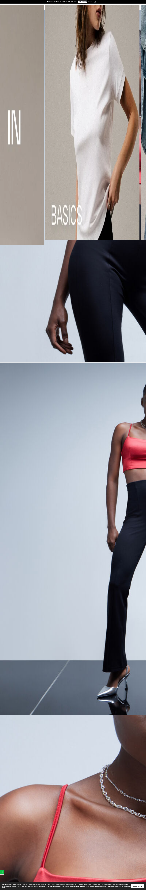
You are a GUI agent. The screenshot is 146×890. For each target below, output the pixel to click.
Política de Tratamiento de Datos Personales (26, 886)
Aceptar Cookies (137, 886)
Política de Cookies (6, 886)
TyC (95, 2)
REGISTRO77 (83, 2)
